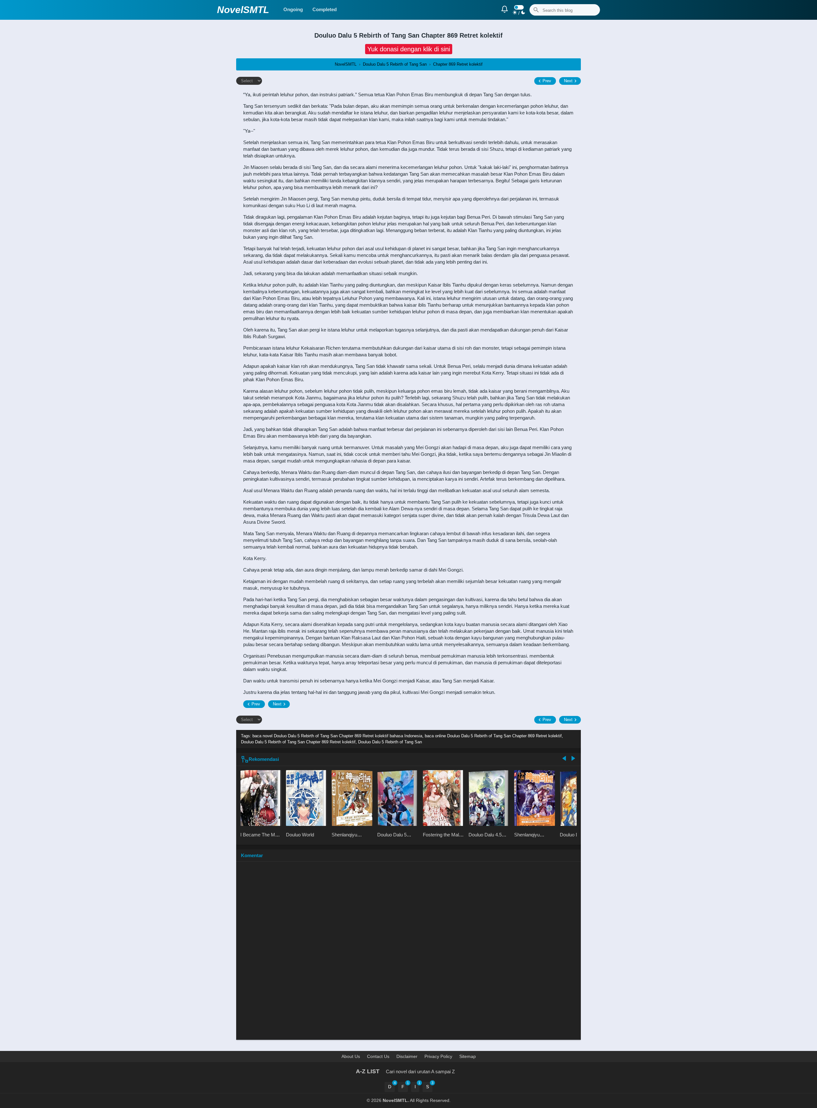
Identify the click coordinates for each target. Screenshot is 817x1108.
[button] (408, 49)
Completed (324, 9)
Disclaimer (406, 1056)
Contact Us (378, 1056)
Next (568, 80)
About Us (350, 1056)
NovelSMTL (243, 9)
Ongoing (293, 9)
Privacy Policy (438, 1056)
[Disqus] (408, 953)
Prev (547, 80)
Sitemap (467, 1056)
